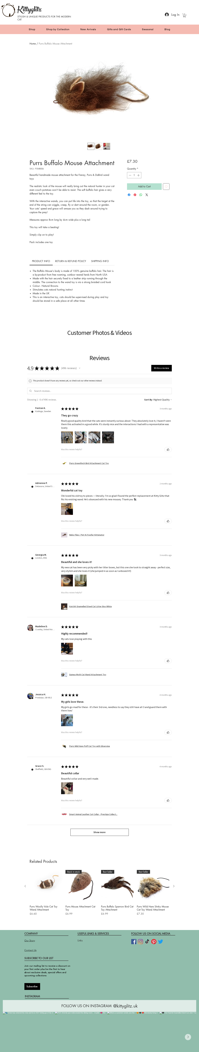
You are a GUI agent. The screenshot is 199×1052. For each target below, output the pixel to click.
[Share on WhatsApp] (141, 195)
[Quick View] (46, 866)
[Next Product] (174, 866)
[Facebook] (133, 921)
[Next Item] (188, 1017)
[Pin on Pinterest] (135, 195)
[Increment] (139, 175)
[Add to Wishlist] (166, 186)
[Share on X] (147, 195)
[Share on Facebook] (129, 195)
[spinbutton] (134, 175)
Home (33, 43)
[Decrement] (129, 175)
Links (80, 920)
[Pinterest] (153, 921)
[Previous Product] (25, 866)
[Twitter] (160, 921)
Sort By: (148, 379)
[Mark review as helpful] (168, 429)
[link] (41, 261)
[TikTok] (147, 921)
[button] (184, 15)
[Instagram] (140, 921)
